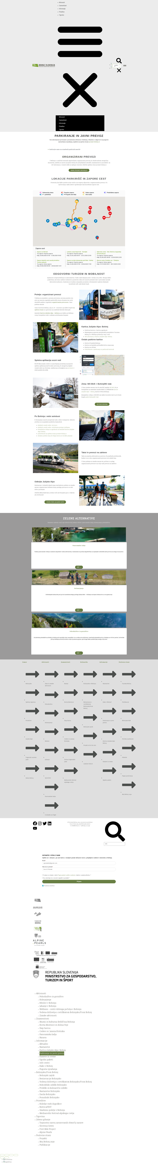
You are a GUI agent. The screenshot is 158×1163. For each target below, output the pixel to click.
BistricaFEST (45, 1107)
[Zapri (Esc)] (16, 1155)
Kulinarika (84, 662)
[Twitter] (45, 823)
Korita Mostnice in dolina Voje (54, 1025)
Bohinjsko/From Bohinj (47, 1072)
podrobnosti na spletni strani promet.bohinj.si (52, 433)
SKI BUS (112, 387)
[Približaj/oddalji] (2, 1155)
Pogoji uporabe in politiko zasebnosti (66, 875)
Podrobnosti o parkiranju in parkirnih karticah (99, 349)
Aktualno (44, 1044)
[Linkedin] (49, 823)
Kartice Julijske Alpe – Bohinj (49, 313)
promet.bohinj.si (94, 142)
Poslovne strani (124, 662)
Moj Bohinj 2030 (47, 1142)
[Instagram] (40, 823)
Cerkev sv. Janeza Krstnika (52, 1031)
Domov (24, 662)
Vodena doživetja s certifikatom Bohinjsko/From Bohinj (66, 1012)
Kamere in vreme (48, 1056)
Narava (43, 1037)
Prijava (79, 881)
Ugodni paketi (46, 1060)
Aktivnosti (62, 2)
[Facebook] (35, 823)
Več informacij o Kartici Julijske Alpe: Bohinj (98, 336)
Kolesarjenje (79, 588)
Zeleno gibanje (43, 1119)
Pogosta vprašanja (48, 1069)
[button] (80, 65)
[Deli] (11, 1155)
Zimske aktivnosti (48, 1015)
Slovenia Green (47, 1126)
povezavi (70, 368)
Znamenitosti (63, 6)
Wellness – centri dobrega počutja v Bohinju (60, 1009)
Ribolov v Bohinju (48, 1003)
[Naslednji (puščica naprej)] (7, 1157)
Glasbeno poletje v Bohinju (52, 1110)
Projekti (43, 1138)
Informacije (62, 9)
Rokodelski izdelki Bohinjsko (53, 1085)
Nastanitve (45, 1047)
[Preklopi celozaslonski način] (7, 1155)
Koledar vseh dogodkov (51, 1104)
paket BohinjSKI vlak (92, 397)
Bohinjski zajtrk (47, 1075)
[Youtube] (35, 828)
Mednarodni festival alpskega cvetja (57, 1113)
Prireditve (61, 12)
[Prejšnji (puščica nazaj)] (2, 1157)
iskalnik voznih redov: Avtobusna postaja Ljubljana (54, 427)
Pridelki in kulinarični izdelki (53, 1088)
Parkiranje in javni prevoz (52, 1053)
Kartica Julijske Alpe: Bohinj (53, 1050)
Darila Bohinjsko (47, 1094)
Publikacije (45, 1145)
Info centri (45, 1063)
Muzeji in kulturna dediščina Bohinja (57, 1022)
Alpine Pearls (46, 1132)
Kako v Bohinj (46, 1066)
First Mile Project (48, 1129)
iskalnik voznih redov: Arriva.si (47, 425)
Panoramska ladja (79, 545)
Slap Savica (45, 1028)
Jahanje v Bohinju (48, 1006)
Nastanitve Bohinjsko (50, 1091)
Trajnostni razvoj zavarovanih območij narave (61, 1123)
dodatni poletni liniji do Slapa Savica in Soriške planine (55, 436)
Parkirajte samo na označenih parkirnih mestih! (64, 149)
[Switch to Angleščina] (111, 65)
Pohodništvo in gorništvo (79, 631)
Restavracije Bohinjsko (50, 1078)
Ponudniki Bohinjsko (49, 1097)
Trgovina (61, 15)
